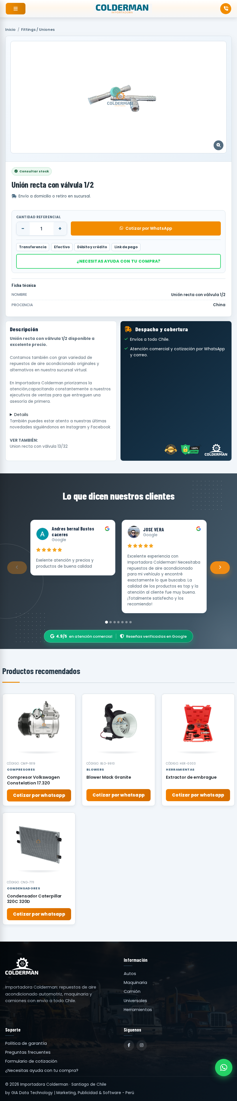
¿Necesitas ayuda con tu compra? (119, 261)
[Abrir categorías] (15, 8)
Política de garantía (26, 1043)
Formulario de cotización (31, 1061)
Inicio (10, 29)
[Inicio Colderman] (122, 9)
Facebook (100, 427)
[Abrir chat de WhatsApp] (223, 1067)
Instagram (76, 427)
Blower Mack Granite (108, 777)
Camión (132, 991)
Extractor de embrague (191, 777)
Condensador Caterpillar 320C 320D (34, 899)
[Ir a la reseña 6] (126, 622)
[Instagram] (141, 1045)
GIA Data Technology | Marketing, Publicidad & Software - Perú (72, 1093)
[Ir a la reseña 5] (122, 622)
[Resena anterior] (17, 567)
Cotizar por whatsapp (39, 795)
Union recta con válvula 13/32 (39, 446)
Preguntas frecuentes (28, 1052)
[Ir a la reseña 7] (130, 622)
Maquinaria (135, 982)
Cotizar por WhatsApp (148, 228)
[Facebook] (129, 1045)
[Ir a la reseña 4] (118, 622)
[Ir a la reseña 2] (110, 622)
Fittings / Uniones (38, 29)
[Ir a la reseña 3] (114, 622)
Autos (130, 973)
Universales (135, 1001)
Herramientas (138, 1009)
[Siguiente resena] (220, 567)
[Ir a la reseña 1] (106, 622)
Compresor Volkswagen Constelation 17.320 (33, 780)
